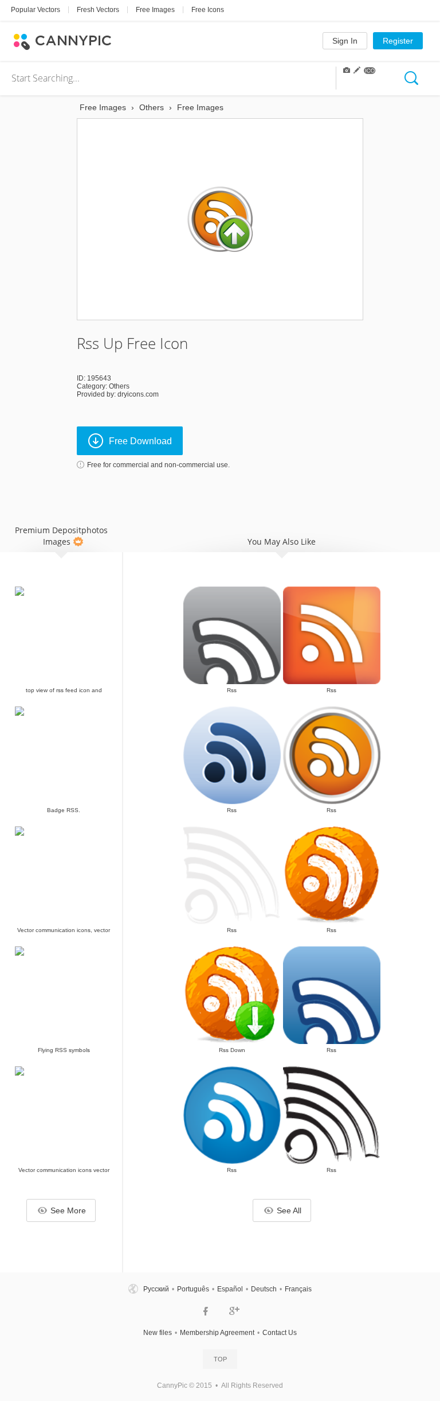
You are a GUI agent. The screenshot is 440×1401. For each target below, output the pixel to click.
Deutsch (264, 1289)
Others (119, 386)
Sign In (345, 40)
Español (230, 1289)
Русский (156, 1289)
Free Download (140, 441)
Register (398, 40)
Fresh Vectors (98, 10)
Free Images (155, 10)
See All (289, 1210)
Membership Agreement (217, 1333)
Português (193, 1289)
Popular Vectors (35, 10)
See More (68, 1210)
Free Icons (207, 10)
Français (298, 1289)
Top (220, 1359)
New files (157, 1333)
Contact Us (279, 1333)
